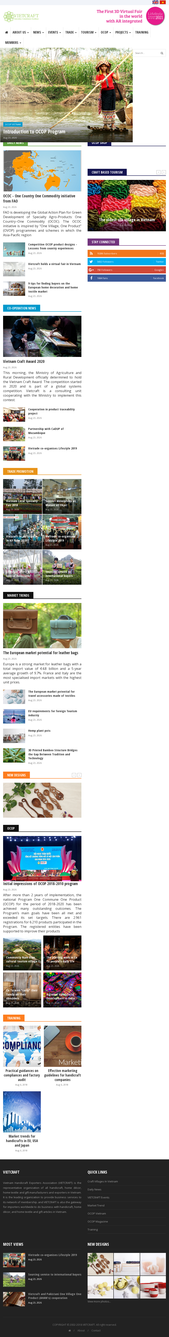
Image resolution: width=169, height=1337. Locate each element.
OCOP (11, 828)
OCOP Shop (99, 142)
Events (53, 32)
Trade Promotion (20, 471)
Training (141, 32)
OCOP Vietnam (13, 124)
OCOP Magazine (98, 1221)
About (81, 1330)
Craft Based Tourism (107, 172)
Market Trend (96, 1205)
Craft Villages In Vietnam (103, 1181)
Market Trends (18, 595)
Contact (96, 1330)
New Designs (16, 775)
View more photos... (99, 1301)
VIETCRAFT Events (98, 1197)
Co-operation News (21, 308)
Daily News (15, 142)
